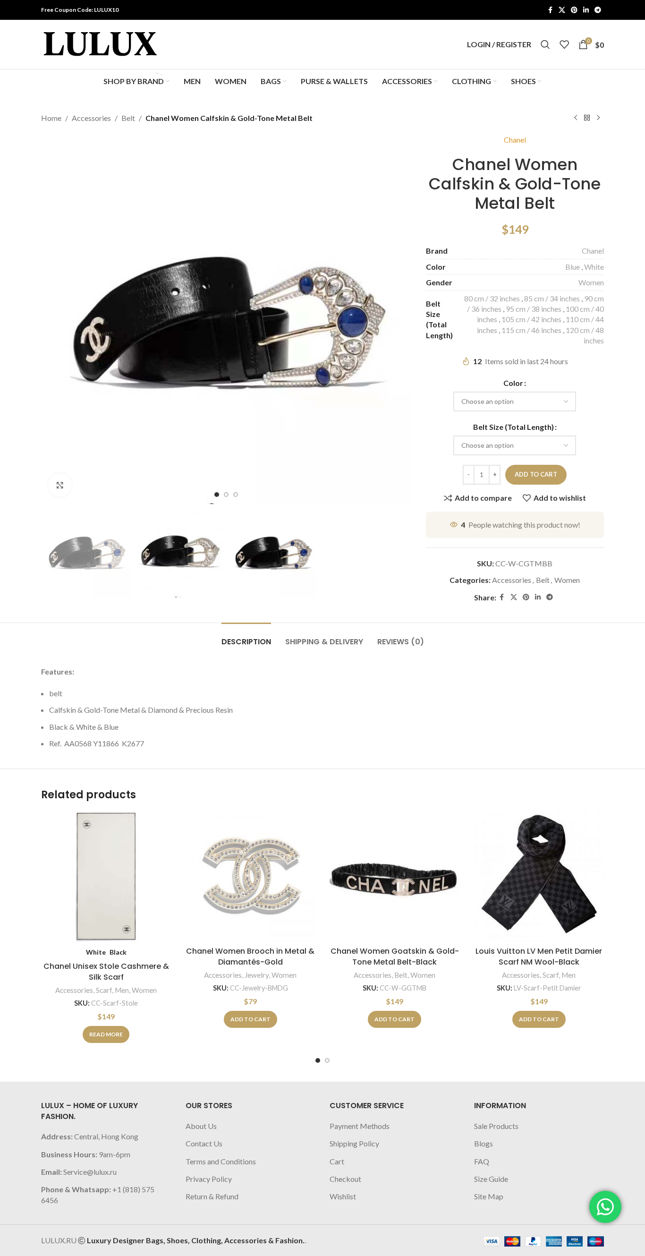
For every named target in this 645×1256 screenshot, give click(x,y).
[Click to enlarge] (60, 485)
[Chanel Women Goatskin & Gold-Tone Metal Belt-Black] (395, 877)
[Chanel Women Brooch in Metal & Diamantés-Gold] (251, 877)
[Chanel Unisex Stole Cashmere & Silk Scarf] (106, 877)
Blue (572, 266)
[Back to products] (587, 118)
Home (51, 117)
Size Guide (491, 1178)
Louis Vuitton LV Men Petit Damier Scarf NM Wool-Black (538, 956)
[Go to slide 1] (317, 1060)
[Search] (545, 44)
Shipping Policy (354, 1143)
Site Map (488, 1196)
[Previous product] (575, 118)
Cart (337, 1161)
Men (122, 990)
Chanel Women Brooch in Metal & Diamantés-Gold (250, 956)
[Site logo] (100, 43)
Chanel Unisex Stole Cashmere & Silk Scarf (106, 971)
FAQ (481, 1161)
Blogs (483, 1143)
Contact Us (204, 1143)
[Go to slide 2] (327, 1060)
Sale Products (496, 1125)
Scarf (104, 990)
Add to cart (536, 474)
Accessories (91, 117)
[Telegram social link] (598, 10)
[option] (216, 494)
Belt (128, 117)
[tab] (246, 637)
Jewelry (257, 975)
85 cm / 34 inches (552, 298)
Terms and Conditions (221, 1161)
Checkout (345, 1178)
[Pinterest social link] (574, 10)
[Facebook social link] (550, 10)
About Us (201, 1125)
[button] (250, 1019)
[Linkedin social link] (586, 10)
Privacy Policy (209, 1178)
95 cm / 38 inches (533, 308)
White (594, 266)
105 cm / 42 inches (531, 319)
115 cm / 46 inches (531, 329)
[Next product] (598, 118)
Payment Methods (360, 1125)
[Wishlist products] (564, 44)
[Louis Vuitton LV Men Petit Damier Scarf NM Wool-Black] (539, 877)
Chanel (515, 139)
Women (591, 282)
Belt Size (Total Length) (513, 426)
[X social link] (562, 10)
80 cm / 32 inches (492, 298)
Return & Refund (212, 1196)
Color (513, 382)
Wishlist (343, 1196)
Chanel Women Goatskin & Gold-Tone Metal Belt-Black (395, 956)
